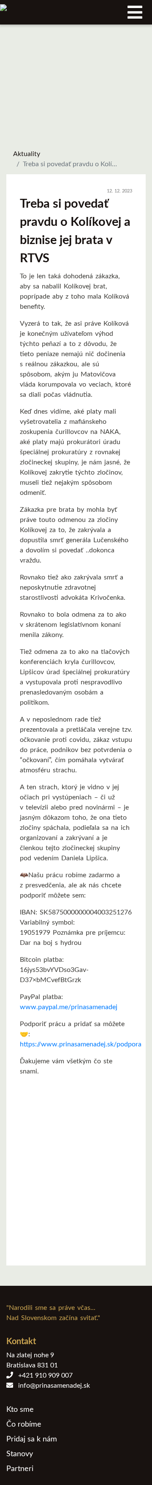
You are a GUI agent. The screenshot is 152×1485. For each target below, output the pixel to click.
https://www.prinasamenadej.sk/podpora (80, 1044)
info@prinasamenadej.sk (51, 1385)
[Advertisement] (76, 1172)
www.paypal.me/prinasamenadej (68, 1007)
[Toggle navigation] (135, 12)
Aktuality (26, 154)
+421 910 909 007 (43, 1375)
